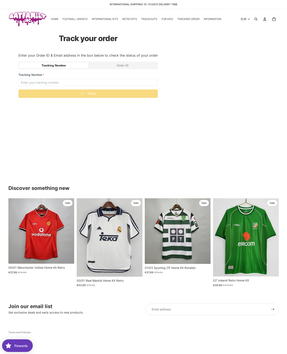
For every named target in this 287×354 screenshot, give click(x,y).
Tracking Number (54, 65)
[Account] (264, 19)
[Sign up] (273, 309)
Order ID (122, 65)
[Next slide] (68, 231)
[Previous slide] (14, 231)
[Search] (256, 19)
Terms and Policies (19, 332)
